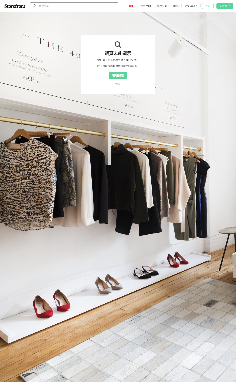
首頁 (118, 84)
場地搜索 (118, 75)
